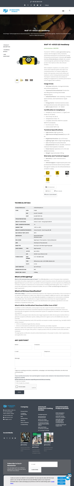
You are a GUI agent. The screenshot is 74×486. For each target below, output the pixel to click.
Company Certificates (24, 414)
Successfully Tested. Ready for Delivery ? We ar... (48, 449)
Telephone (47, 351)
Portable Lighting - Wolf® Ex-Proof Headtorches (58, 33)
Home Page (6, 33)
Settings (61, 483)
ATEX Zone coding (19, 293)
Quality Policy (24, 418)
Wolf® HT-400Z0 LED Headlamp (37, 35)
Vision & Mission (25, 422)
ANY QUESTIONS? (6, 55)
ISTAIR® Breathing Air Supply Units (61, 425)
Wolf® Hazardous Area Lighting (38, 33)
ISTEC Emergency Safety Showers (60, 413)
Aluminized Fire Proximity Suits (42, 417)
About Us (23, 420)
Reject (61, 480)
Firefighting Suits (42, 414)
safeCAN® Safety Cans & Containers (60, 416)
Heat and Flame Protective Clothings (43, 427)
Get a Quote (58, 191)
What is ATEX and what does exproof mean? (26, 279)
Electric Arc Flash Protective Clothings (43, 420)
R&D (22, 416)
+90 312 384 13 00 (37, 2)
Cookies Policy (24, 424)
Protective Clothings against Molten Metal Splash (43, 424)
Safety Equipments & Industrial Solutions (20, 33)
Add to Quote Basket (50, 194)
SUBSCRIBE (35, 469)
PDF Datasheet (51, 187)
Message (17, 358)
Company (37, 344)
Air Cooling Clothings (43, 430)
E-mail (17, 351)
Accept (61, 478)
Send (19, 392)
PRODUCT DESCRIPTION (6, 46)
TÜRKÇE (47, 5)
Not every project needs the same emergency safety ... (36, 451)
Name (16, 344)
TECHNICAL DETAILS (6, 50)
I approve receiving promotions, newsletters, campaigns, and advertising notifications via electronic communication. (41, 371)
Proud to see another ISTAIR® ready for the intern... (25, 449)
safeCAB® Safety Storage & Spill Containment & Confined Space (60, 421)
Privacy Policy (24, 411)
